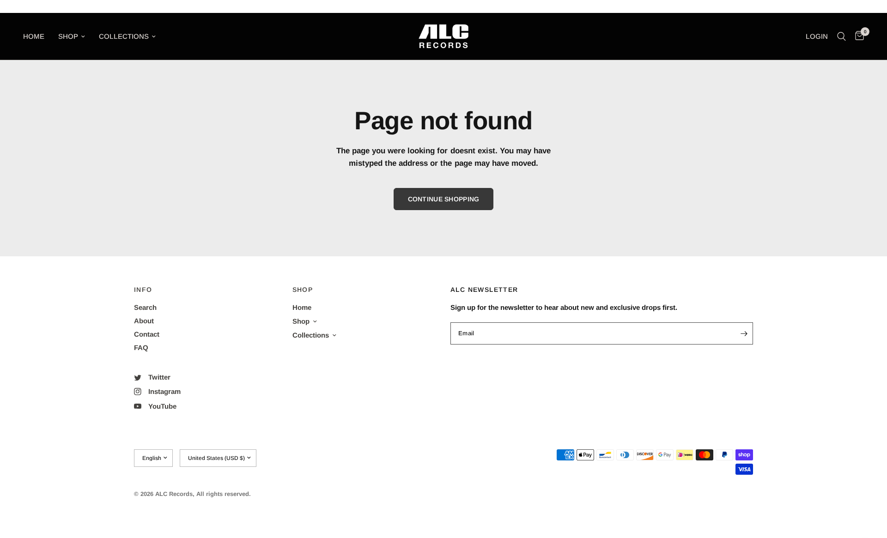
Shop (68, 36)
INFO (143, 289)
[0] (857, 36)
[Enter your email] (744, 333)
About (144, 321)
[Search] (841, 36)
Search (145, 307)
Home (33, 36)
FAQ (141, 347)
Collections (124, 36)
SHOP (302, 289)
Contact (146, 334)
